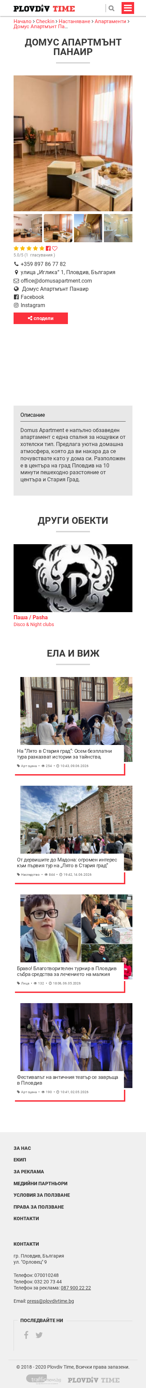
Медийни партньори (41, 1183)
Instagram (33, 305)
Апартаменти (110, 21)
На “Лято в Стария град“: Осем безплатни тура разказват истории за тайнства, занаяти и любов (64, 754)
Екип (20, 1159)
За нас (22, 1148)
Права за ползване (39, 1207)
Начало (23, 21)
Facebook (32, 297)
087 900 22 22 (76, 1288)
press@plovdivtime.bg (50, 1301)
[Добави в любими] (54, 248)
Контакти (26, 1218)
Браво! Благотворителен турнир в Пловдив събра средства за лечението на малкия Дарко (66, 972)
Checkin (45, 21)
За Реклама (29, 1171)
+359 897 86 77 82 (43, 264)
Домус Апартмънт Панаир (45, 26)
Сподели (43, 318)
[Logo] (44, 8)
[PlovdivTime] (46, 1378)
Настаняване (74, 21)
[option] (73, 586)
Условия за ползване (42, 1195)
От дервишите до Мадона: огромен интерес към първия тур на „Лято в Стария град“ (67, 863)
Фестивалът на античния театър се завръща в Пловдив (67, 1080)
